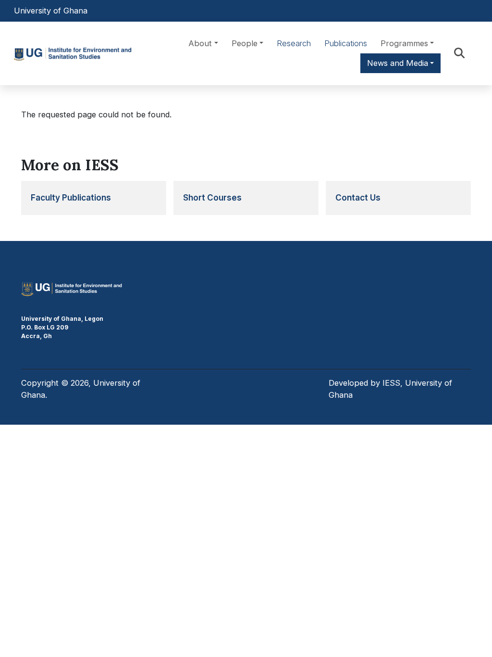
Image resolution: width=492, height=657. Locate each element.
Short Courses (212, 197)
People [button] (245, 43)
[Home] (76, 53)
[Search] (459, 53)
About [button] (200, 43)
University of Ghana (50, 10)
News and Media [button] (397, 63)
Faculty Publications (71, 197)
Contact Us (358, 197)
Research (294, 43)
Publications (345, 43)
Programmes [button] (404, 43)
